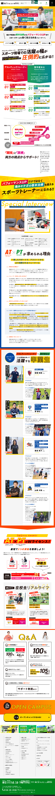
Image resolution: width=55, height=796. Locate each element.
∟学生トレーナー (8, 756)
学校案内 (8, 767)
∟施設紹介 (7, 769)
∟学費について (23, 757)
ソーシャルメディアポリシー (24, 792)
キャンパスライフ (25, 743)
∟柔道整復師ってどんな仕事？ (42, 747)
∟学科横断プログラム (9, 761)
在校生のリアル (46, 43)
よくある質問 (40, 753)
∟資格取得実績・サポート (25, 739)
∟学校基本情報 (8, 772)
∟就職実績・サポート (25, 740)
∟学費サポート (23, 758)
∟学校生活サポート (24, 748)
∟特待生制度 (23, 755)
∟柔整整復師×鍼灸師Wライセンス (11, 762)
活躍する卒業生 (34, 43)
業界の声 (21, 43)
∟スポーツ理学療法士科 (9, 744)
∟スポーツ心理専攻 (8, 759)
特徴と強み (8, 749)
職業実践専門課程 (46, 761)
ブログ (38, 758)
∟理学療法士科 (8, 742)
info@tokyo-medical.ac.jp (27, 790)
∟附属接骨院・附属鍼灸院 (9, 774)
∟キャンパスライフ (24, 745)
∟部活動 (22, 746)
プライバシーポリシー (13, 792)
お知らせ (39, 755)
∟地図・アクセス (8, 771)
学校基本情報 (39, 761)
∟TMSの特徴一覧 (8, 751)
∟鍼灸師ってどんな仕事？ (41, 748)
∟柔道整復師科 (8, 739)
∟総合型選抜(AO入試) (25, 754)
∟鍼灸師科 (7, 740)
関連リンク (33, 792)
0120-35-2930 (10, 790)
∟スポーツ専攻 (8, 757)
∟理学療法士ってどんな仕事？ (42, 750)
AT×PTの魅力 (9, 43)
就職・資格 (24, 737)
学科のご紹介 (9, 737)
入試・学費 (24, 750)
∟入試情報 (23, 752)
